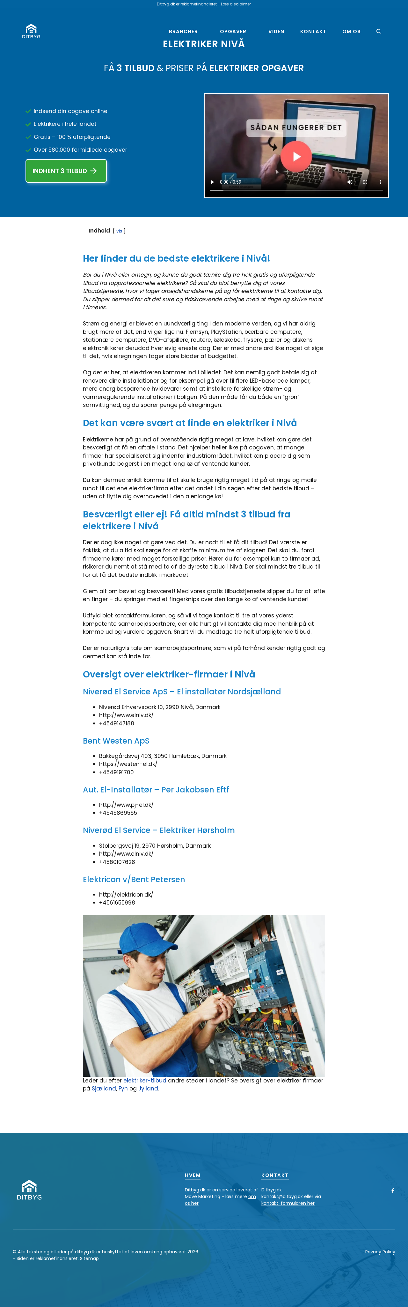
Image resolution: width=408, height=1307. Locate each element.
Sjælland (104, 1088)
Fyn (124, 1088)
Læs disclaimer (236, 4)
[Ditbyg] (31, 31)
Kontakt (313, 31)
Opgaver (233, 31)
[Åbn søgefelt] (379, 31)
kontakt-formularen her (288, 1203)
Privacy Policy (380, 1252)
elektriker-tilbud (144, 1080)
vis (119, 231)
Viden (276, 31)
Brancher (183, 31)
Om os (351, 31)
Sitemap (89, 1258)
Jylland (148, 1088)
